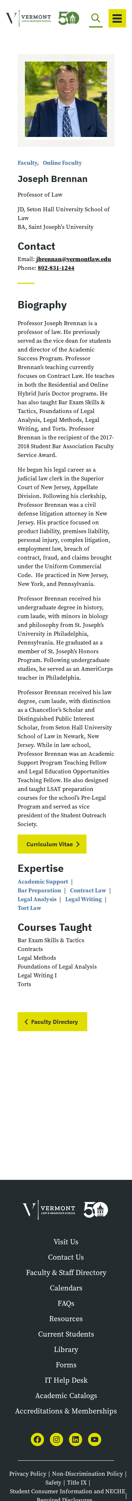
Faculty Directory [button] (54, 1021)
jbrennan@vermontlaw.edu (73, 259)
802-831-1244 (56, 268)
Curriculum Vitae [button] (49, 844)
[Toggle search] (96, 18)
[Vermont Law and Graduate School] (30, 18)
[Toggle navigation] (117, 18)
